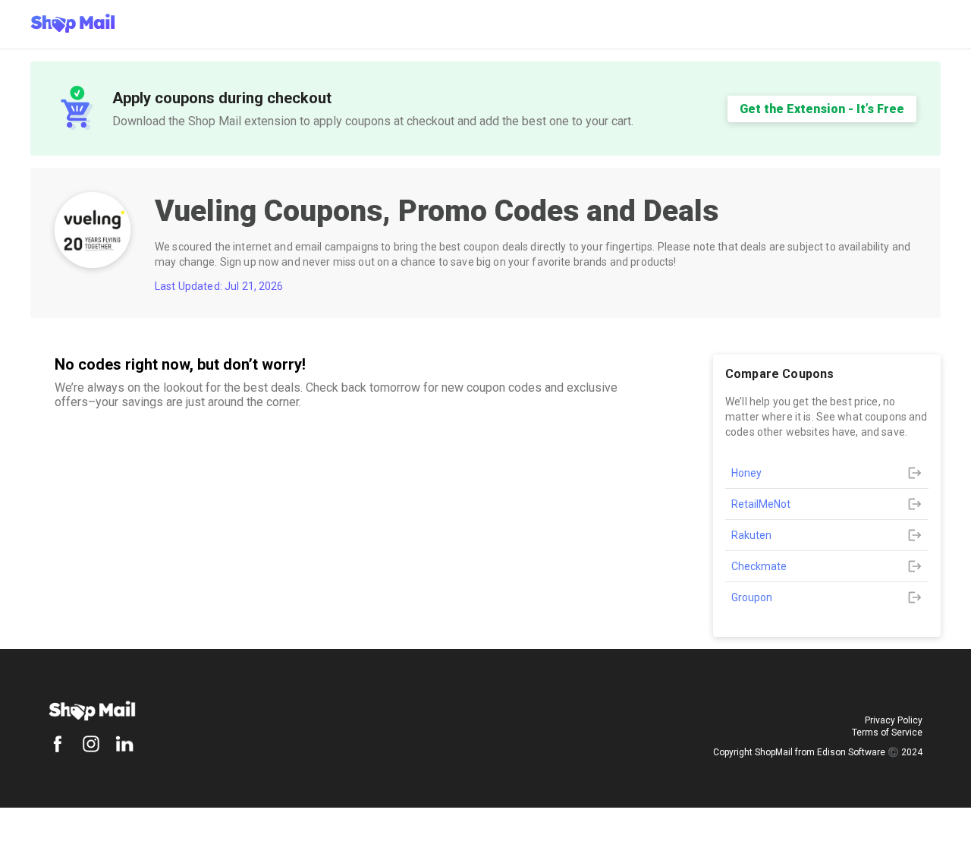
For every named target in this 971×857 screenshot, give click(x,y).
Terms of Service (887, 732)
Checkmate (759, 566)
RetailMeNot (760, 504)
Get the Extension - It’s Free (822, 109)
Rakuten (751, 535)
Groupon (751, 597)
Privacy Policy (893, 720)
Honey (746, 473)
